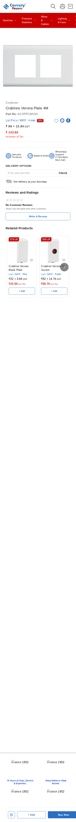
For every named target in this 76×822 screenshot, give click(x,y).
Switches (8, 20)
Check (63, 173)
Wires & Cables (45, 20)
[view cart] (70, 6)
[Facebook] (68, 120)
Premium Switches (27, 20)
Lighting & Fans (62, 20)
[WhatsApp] (62, 120)
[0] (70, 6)
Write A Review (38, 216)
